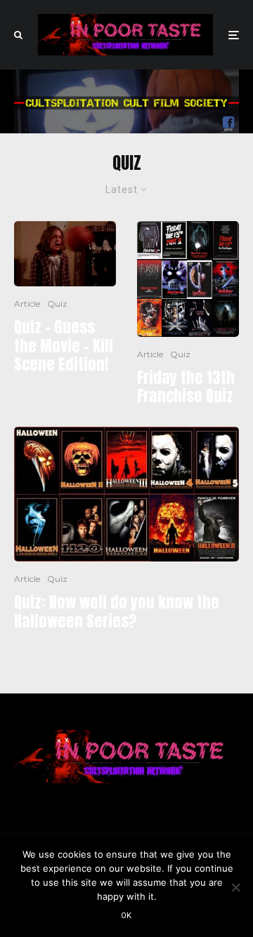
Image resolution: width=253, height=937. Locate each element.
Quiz (57, 303)
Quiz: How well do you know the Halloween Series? (116, 611)
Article (27, 303)
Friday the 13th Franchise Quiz (186, 387)
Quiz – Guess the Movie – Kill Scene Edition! (63, 345)
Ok (126, 915)
